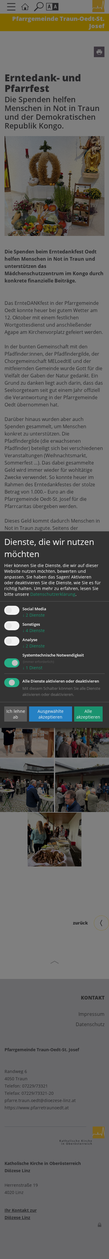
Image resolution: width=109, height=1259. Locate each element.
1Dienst (32, 667)
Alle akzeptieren (88, 714)
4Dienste (33, 630)
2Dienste (33, 615)
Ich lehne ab (15, 714)
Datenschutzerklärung (52, 594)
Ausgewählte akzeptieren (51, 714)
